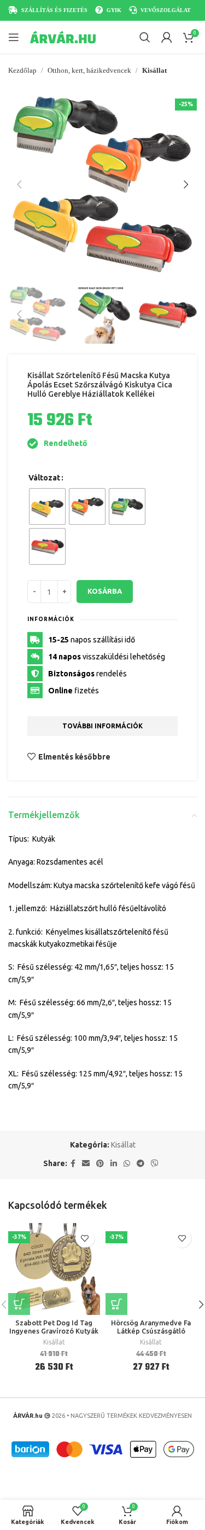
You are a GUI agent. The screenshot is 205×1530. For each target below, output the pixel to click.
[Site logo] (63, 36)
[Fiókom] (167, 37)
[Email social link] (86, 1163)
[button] (19, 184)
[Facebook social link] (73, 1163)
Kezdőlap (22, 70)
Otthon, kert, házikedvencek (89, 70)
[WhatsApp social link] (126, 1163)
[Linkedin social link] (113, 1163)
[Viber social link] (155, 1163)
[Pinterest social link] (100, 1163)
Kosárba (104, 591)
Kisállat (154, 70)
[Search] (145, 37)
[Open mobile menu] (14, 37)
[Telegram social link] (140, 1163)
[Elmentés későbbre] (85, 1238)
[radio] (47, 506)
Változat (44, 477)
